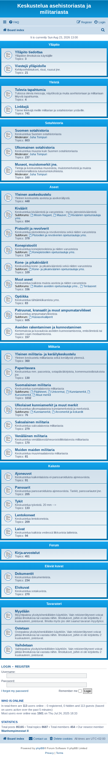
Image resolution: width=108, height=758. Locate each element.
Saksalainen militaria (32, 422)
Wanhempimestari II (15, 730)
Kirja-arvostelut (27, 553)
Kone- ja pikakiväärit (31, 262)
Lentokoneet (25, 515)
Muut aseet (24, 279)
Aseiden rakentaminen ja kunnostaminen (48, 327)
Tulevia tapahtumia (30, 90)
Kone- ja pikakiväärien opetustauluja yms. (58, 269)
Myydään (22, 611)
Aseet (54, 187)
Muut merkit (43, 394)
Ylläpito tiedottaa (28, 52)
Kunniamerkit (77, 391)
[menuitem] (14, 22)
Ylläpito (54, 45)
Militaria (54, 347)
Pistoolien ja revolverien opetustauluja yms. (59, 235)
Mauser (61, 215)
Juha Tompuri (38, 137)
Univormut (57, 391)
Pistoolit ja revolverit (32, 228)
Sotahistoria (54, 123)
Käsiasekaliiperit (42, 317)
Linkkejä (22, 107)
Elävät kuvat (54, 566)
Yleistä (54, 82)
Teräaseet (89, 286)
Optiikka (21, 296)
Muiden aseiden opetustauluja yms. (56, 286)
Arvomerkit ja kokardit (69, 411)
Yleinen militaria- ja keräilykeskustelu (45, 354)
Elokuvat (22, 587)
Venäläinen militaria (31, 436)
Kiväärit (21, 208)
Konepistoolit (26, 245)
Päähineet (40, 391)
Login (6, 666)
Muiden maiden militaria (35, 450)
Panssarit (22, 487)
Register (22, 666)
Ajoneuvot (23, 474)
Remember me (68, 690)
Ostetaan (22, 628)
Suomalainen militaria (33, 385)
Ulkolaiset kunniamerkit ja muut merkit (46, 405)
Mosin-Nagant (43, 215)
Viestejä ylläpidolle (30, 66)
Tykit (19, 501)
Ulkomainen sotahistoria (35, 147)
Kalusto (54, 466)
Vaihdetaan (24, 645)
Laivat (20, 529)
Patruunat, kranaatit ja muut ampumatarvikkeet (53, 310)
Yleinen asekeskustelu (33, 194)
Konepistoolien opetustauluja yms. (53, 252)
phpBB (40, 748)
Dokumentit (24, 574)
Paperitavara (25, 368)
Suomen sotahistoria (32, 130)
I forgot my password (14, 690)
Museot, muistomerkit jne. (36, 164)
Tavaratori (54, 604)
